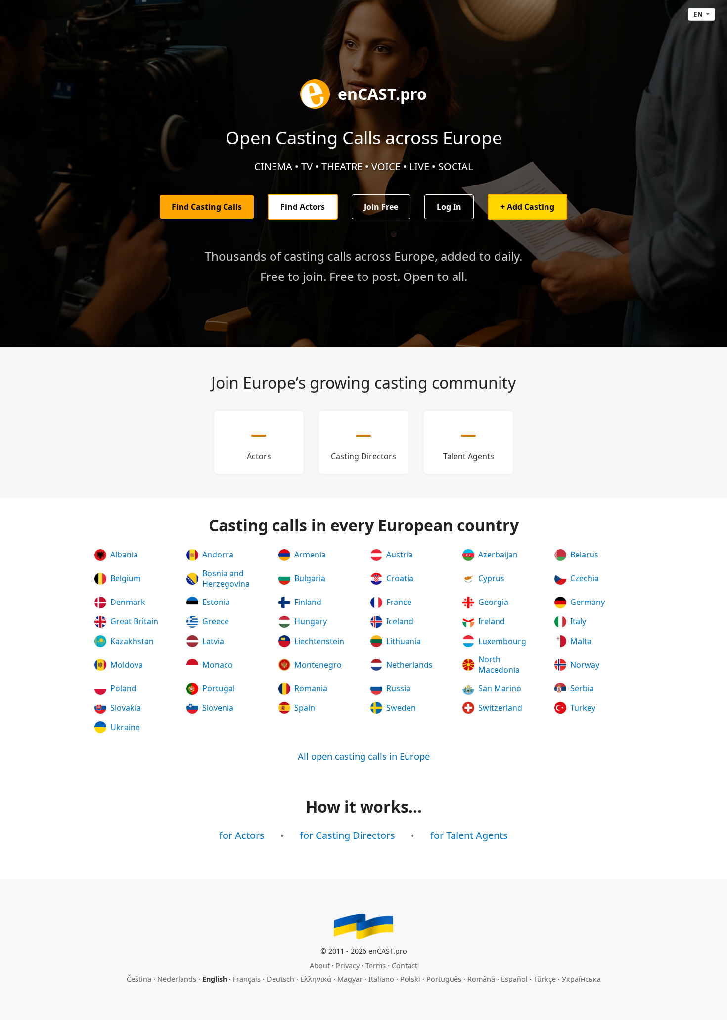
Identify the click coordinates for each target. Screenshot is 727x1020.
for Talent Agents (469, 835)
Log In (449, 206)
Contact (404, 965)
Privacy (348, 965)
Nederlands (176, 979)
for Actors (242, 835)
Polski (410, 979)
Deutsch (280, 979)
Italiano (381, 979)
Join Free (381, 206)
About (320, 965)
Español (514, 979)
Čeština (139, 979)
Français (247, 979)
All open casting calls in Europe (364, 756)
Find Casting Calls (207, 206)
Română (481, 979)
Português (443, 979)
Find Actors (302, 206)
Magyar (350, 979)
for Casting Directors (347, 835)
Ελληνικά (315, 979)
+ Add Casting (527, 206)
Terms (375, 965)
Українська (581, 979)
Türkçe (545, 979)
